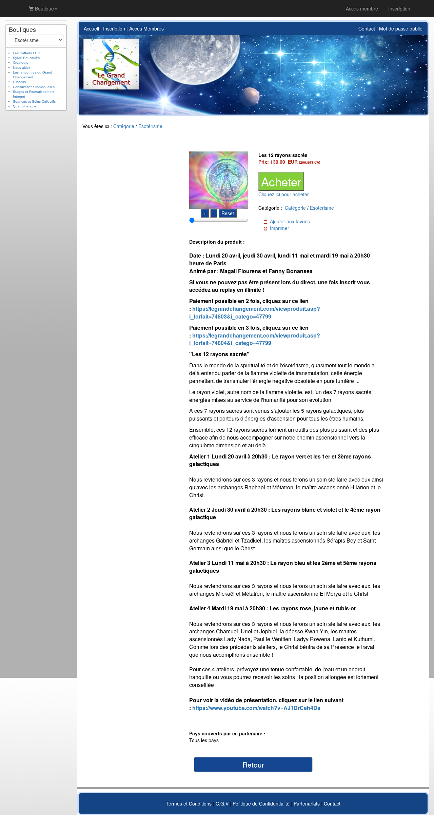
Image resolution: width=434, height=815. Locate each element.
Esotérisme (150, 126)
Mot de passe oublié (400, 28)
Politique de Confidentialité (261, 803)
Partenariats (307, 803)
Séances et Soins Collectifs (34, 101)
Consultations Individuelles (34, 87)
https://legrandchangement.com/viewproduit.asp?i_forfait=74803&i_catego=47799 (254, 312)
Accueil (91, 28)
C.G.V (222, 803)
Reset (227, 213)
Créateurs (20, 62)
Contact (366, 28)
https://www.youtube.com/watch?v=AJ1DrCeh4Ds (256, 708)
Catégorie (123, 126)
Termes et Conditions (189, 803)
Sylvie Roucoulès (26, 58)
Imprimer (279, 228)
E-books (19, 82)
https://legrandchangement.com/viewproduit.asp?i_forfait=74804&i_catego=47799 (254, 339)
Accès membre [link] (362, 8)
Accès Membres (146, 28)
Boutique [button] (44, 8)
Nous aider (21, 67)
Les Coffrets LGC (26, 53)
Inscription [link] (399, 8)
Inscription (114, 28)
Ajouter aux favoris (290, 221)
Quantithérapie (24, 106)
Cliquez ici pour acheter (283, 194)
